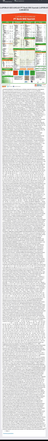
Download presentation (8, 433)
